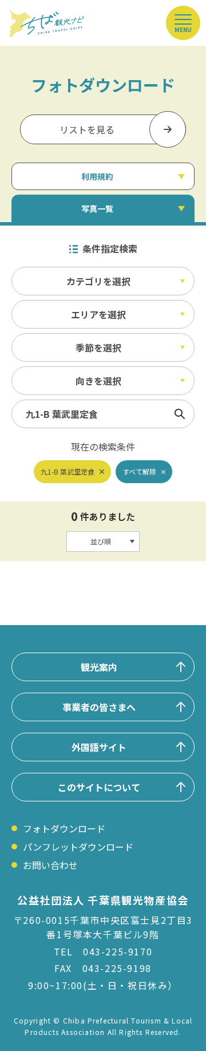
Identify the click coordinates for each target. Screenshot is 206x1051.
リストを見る (87, 129)
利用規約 (97, 176)
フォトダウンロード (64, 828)
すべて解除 (139, 471)
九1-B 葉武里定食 (67, 471)
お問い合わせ (50, 865)
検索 (180, 414)
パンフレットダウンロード (78, 846)
